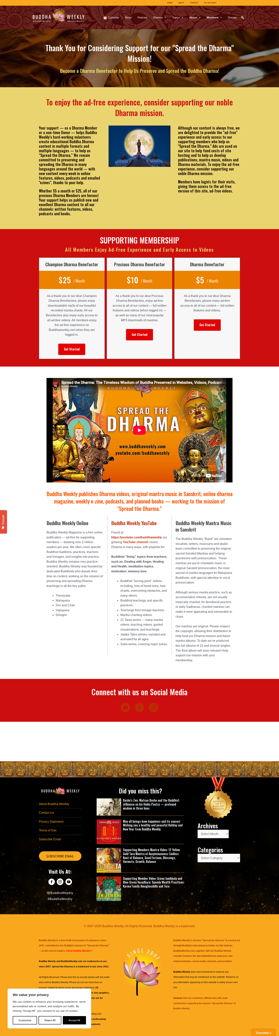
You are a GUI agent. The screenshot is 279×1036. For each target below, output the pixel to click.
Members (212, 17)
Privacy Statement (51, 821)
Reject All (49, 1020)
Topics (176, 17)
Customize (25, 1020)
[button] (242, 17)
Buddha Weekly (60, 982)
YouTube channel (135, 542)
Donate (232, 17)
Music (128, 17)
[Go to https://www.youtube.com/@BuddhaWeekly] (68, 882)
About (193, 17)
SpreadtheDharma (207, 956)
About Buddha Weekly (54, 804)
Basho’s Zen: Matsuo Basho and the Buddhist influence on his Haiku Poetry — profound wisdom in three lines (151, 804)
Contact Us (46, 812)
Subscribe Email (50, 839)
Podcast (142, 17)
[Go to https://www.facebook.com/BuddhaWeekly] (51, 882)
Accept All (74, 1020)
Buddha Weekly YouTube (134, 523)
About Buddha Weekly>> (79, 951)
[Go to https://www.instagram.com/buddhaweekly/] (60, 882)
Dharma (158, 17)
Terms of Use (48, 830)
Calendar (113, 17)
